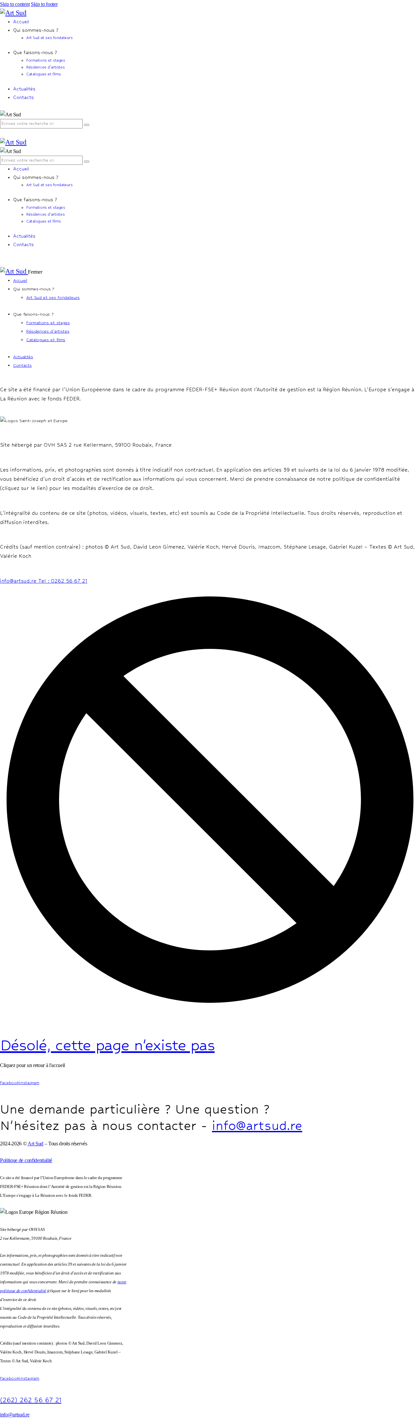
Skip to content (15, 4)
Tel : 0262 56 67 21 (62, 581)
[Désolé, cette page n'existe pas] (210, 1007)
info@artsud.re (19, 581)
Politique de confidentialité (26, 1160)
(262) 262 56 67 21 (30, 1400)
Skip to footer (44, 4)
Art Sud (35, 1143)
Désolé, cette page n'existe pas (107, 1045)
